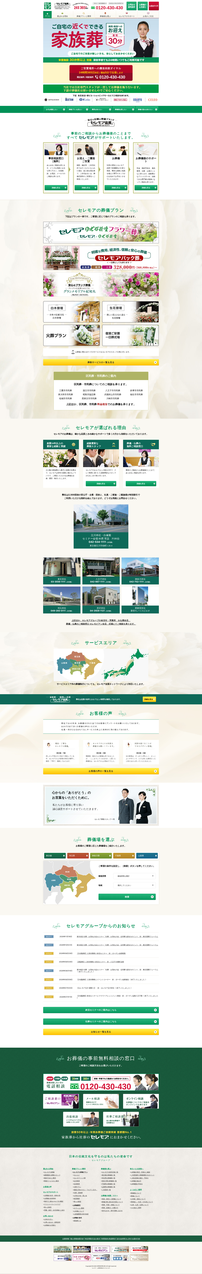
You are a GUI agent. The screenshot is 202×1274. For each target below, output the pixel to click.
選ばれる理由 (62, 16)
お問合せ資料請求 (131, 6)
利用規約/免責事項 (108, 1239)
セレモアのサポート (127, 16)
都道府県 (102, 876)
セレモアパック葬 (80, 1178)
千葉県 (118, 856)
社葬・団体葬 (78, 1193)
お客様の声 (47, 1187)
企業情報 (65, 1239)
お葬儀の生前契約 (50, 1198)
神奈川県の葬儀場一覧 (109, 1181)
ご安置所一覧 (106, 1190)
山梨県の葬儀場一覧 (108, 1187)
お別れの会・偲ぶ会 (80, 1196)
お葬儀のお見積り (142, 6)
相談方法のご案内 (50, 1178)
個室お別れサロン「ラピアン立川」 (85, 1190)
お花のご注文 (148, 16)
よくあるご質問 (136, 1190)
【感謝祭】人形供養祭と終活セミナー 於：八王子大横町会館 (100, 962)
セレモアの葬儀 (49, 1172)
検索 (127, 897)
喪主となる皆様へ (136, 1169)
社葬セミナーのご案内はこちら (101, 1021)
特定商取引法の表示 (92, 1239)
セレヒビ (77, 1175)
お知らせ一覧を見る (101, 1032)
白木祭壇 (77, 1181)
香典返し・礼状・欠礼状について (142, 1202)
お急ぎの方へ (48, 1219)
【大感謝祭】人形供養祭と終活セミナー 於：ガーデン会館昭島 (101, 953)
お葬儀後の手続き (137, 1184)
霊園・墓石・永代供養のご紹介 (54, 1210)
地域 (100, 885)
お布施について (79, 1211)
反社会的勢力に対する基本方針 (128, 1239)
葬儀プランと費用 (84, 16)
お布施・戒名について (138, 1199)
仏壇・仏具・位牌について (140, 1205)
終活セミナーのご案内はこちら (101, 1010)
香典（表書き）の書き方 (110, 1208)
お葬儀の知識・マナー (109, 1196)
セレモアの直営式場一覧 (110, 1172)
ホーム (47, 16)
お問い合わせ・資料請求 (52, 1222)
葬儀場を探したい (121, 109)
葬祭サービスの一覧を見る (101, 362)
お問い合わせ (48, 1216)
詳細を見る (56, 188)
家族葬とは (77, 1221)
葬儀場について (136, 1193)
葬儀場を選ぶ (105, 16)
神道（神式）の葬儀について (111, 1199)
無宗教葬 (77, 1198)
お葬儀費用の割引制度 (81, 1214)
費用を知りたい (97, 109)
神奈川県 (96, 856)
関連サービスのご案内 (51, 1181)
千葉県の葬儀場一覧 (108, 1184)
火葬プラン (77, 1187)
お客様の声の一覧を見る (101, 771)
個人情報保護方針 (77, 1239)
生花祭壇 (77, 1184)
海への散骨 (47, 1207)
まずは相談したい (52, 109)
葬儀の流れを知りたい (145, 109)
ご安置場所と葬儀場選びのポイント (142, 1175)
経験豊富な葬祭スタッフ (52, 1175)
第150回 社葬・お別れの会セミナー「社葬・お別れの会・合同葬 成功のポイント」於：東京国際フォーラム (117, 936)
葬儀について (135, 1196)
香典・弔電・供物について (111, 1205)
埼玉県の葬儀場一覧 (108, 1178)
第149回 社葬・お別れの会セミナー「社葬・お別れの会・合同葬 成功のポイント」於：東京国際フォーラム (117, 945)
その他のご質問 (136, 1208)
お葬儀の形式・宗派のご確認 (140, 1172)
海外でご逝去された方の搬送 (53, 1201)
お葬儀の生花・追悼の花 (52, 1195)
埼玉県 (72, 856)
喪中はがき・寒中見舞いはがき (112, 1211)
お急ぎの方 (153, 6)
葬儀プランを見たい (75, 109)
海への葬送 (77, 1201)
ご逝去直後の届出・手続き (140, 1178)
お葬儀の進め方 (136, 1181)
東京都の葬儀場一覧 (108, 1175)
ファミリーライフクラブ (52, 1204)
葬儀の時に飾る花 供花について (112, 1202)
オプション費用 (79, 1208)
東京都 (49, 856)
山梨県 (141, 856)
